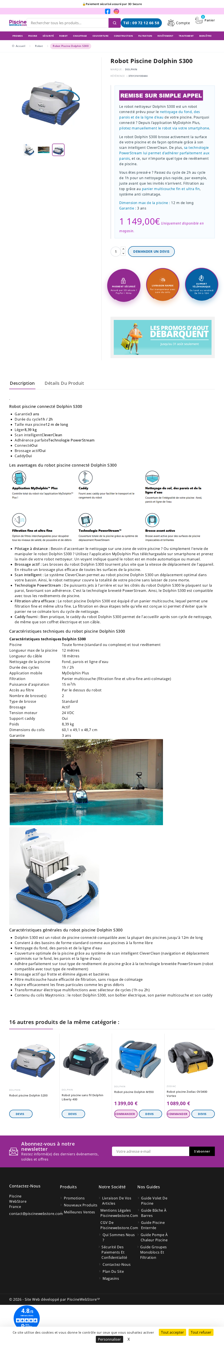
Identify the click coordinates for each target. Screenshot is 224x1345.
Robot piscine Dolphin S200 (28, 1095)
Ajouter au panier (126, 1114)
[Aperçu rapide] (54, 1038)
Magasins (111, 1278)
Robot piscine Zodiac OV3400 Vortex (187, 1094)
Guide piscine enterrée (153, 1225)
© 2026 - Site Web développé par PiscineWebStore (54, 1299)
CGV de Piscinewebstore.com (118, 1225)
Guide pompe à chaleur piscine (154, 1237)
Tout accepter (172, 1332)
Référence (117, 75)
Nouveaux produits (81, 1205)
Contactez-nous (24, 1186)
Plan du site (113, 1271)
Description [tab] (22, 383)
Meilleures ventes (79, 1212)
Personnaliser (109, 1339)
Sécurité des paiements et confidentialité (114, 1252)
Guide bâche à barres (153, 1213)
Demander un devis (151, 251)
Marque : (116, 69)
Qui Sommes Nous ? (119, 1237)
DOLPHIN (131, 69)
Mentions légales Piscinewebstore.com (118, 1213)
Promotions (74, 1198)
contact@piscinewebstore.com (36, 1213)
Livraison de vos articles (116, 1201)
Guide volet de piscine (154, 1201)
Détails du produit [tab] (64, 383)
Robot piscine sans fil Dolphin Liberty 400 (82, 1097)
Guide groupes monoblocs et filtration (153, 1252)
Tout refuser (201, 1332)
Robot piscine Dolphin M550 (134, 1092)
